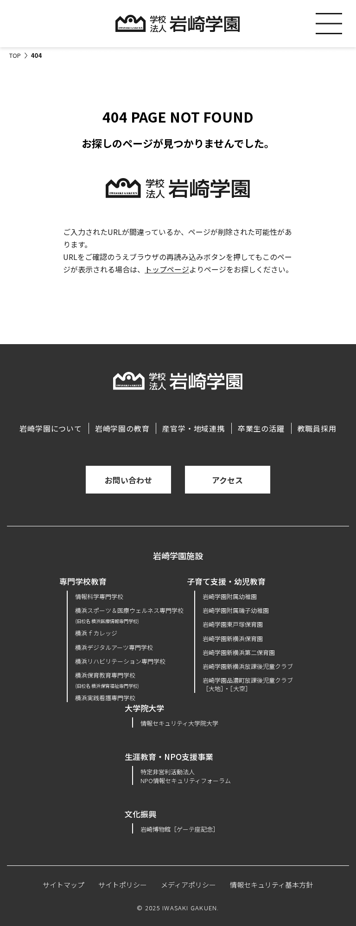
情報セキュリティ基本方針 (271, 884)
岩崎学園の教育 (122, 428)
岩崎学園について (50, 428)
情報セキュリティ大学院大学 (179, 723)
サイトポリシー (122, 884)
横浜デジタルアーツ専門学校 (114, 647)
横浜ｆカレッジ (96, 633)
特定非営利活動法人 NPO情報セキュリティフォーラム (185, 775)
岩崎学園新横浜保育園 (233, 638)
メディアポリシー (188, 884)
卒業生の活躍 (261, 428)
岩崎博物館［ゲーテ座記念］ (179, 829)
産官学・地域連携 (193, 428)
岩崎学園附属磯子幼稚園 (236, 610)
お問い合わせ (128, 480)
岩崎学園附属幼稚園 (230, 596)
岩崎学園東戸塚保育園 (233, 624)
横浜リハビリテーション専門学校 (120, 661)
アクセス (227, 480)
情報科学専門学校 (99, 596)
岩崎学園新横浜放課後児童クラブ (248, 666)
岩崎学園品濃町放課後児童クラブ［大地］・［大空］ (248, 684)
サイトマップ (63, 884)
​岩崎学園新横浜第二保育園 (239, 652)
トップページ (167, 269)
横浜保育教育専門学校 (107, 679)
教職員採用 (317, 428)
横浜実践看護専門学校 (105, 697)
